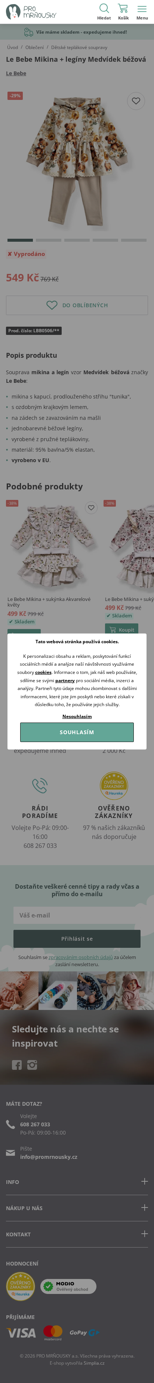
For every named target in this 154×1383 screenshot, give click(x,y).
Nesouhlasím (77, 716)
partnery (65, 680)
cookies (43, 672)
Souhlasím (77, 732)
